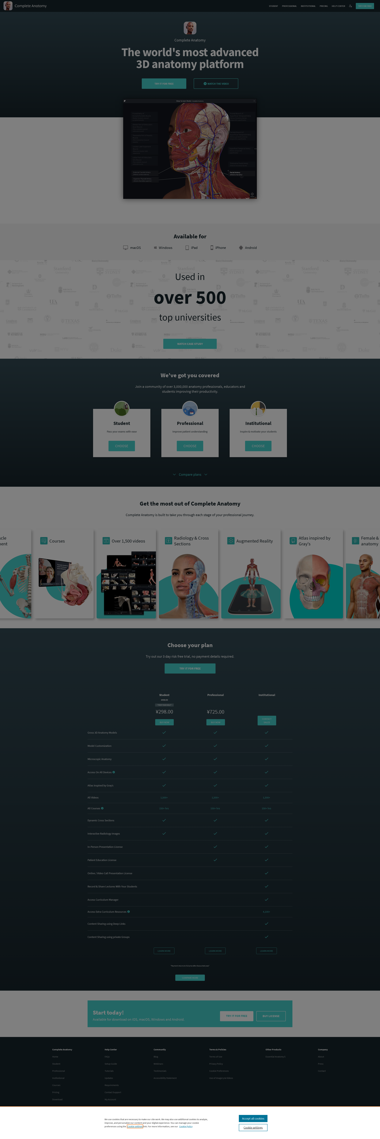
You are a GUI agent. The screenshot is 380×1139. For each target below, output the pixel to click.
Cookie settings (135, 1126)
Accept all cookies (253, 1118)
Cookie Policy (186, 1126)
